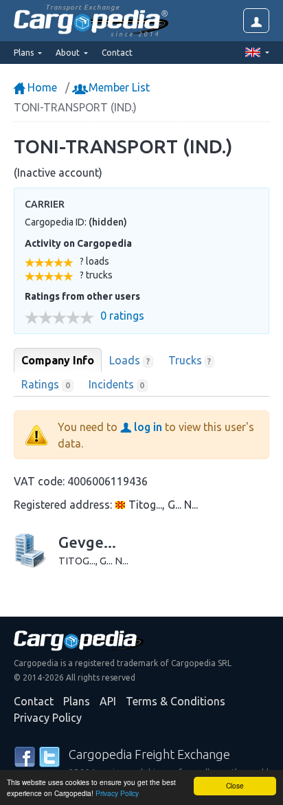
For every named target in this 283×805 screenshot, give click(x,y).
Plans (76, 701)
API (108, 701)
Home (41, 87)
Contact (117, 52)
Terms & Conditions (175, 701)
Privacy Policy (117, 793)
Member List (118, 87)
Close (235, 785)
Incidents (117, 384)
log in (146, 427)
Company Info (57, 360)
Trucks (190, 360)
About (69, 52)
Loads (129, 360)
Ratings (45, 384)
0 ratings (122, 316)
